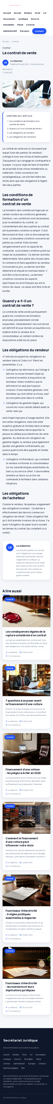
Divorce (35, 18)
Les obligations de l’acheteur (22, 137)
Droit (37, 13)
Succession (9, 18)
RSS (23, 1068)
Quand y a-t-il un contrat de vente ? (25, 128)
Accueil (7, 13)
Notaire (28, 13)
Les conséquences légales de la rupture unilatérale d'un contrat (26, 633)
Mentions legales (10, 1068)
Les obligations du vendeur (21, 132)
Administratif (10, 31)
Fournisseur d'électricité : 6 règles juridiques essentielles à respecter (21, 914)
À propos (24, 31)
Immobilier (8, 24)
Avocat (17, 13)
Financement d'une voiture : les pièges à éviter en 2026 (23, 771)
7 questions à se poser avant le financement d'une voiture (24, 702)
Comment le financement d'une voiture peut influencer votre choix (22, 842)
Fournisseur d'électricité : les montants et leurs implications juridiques (21, 986)
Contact (39, 31)
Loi (44, 13)
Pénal (20, 24)
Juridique (23, 18)
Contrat (30, 24)
